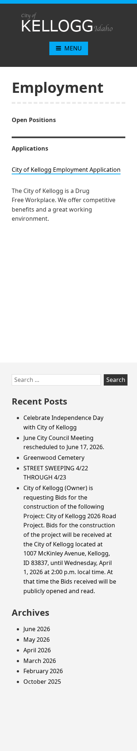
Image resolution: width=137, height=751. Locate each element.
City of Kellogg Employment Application (66, 170)
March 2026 (39, 661)
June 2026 (36, 629)
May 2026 (36, 640)
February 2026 (43, 671)
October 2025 (42, 682)
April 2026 (37, 650)
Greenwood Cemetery (53, 458)
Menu (73, 48)
